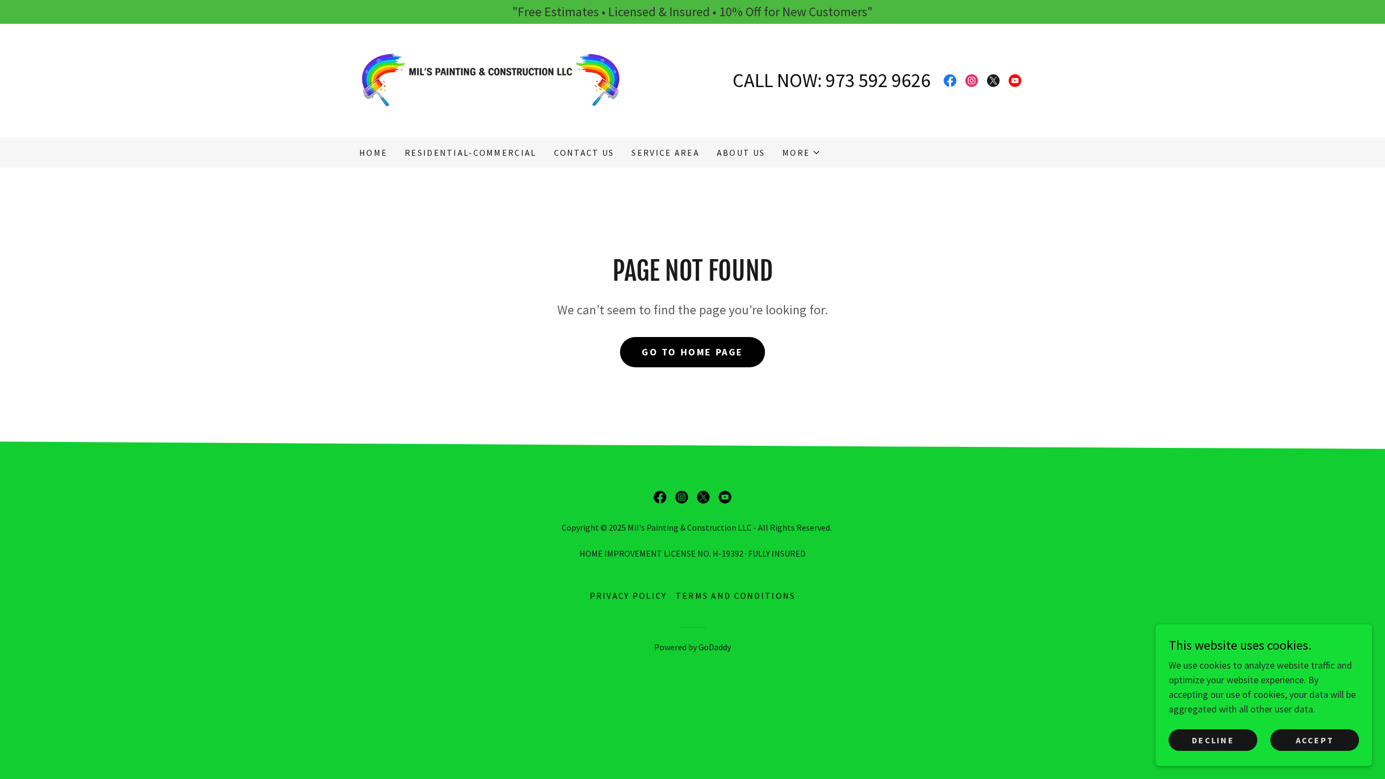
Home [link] (373, 152)
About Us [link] (741, 152)
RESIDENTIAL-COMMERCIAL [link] (470, 152)
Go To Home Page (692, 352)
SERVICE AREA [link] (665, 152)
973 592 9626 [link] (878, 80)
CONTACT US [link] (584, 152)
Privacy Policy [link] (628, 595)
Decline (1213, 740)
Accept (1315, 740)
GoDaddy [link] (714, 647)
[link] (490, 79)
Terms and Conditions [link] (736, 595)
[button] (801, 152)
